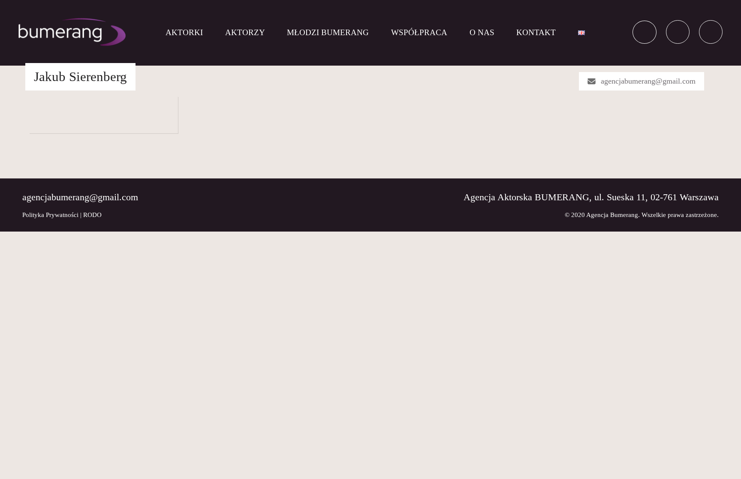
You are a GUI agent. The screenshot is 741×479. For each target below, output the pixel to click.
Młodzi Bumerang (328, 32)
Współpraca (419, 32)
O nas (482, 32)
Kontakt (536, 32)
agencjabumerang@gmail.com (648, 81)
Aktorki (184, 32)
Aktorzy (245, 32)
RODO (92, 214)
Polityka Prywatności (50, 214)
